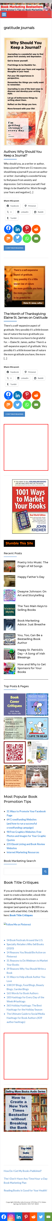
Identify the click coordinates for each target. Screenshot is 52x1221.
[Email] (36, 238)
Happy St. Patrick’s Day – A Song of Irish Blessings (31, 653)
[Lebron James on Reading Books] (15, 776)
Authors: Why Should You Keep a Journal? (23, 153)
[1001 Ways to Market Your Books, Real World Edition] (30, 532)
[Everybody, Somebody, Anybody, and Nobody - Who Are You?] (15, 729)
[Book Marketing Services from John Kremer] (15, 705)
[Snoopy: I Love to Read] (37, 729)
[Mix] (8, 238)
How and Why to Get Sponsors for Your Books (31, 668)
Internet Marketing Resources (23, 852)
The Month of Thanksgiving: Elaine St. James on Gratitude (26, 316)
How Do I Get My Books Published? (23, 1170)
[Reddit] (36, 229)
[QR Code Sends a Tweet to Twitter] (15, 753)
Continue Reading (14, 248)
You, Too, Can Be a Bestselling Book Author (29, 639)
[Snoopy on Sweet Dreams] (37, 705)
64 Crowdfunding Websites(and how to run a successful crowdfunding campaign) (22, 823)
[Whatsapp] (27, 238)
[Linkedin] (17, 229)
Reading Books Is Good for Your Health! (25, 1190)
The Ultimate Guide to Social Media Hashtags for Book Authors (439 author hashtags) (26, 1017)
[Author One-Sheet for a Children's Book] (37, 753)
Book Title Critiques (21, 915)
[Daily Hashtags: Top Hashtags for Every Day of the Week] (37, 776)
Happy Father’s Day (30, 577)
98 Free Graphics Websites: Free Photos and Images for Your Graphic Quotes (26, 836)
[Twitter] (17, 404)
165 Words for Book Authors (22, 993)
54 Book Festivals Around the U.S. (25, 940)
